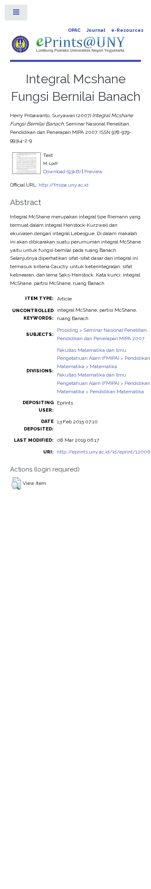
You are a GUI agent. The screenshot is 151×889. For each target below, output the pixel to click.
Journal (95, 30)
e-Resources (127, 30)
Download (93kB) (62, 171)
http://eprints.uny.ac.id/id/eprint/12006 (103, 452)
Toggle (16, 14)
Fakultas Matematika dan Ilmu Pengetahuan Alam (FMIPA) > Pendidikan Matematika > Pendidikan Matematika (103, 383)
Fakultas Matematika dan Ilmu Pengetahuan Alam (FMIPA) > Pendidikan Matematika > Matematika (103, 358)
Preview (93, 171)
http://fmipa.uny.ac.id (64, 185)
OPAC (74, 30)
